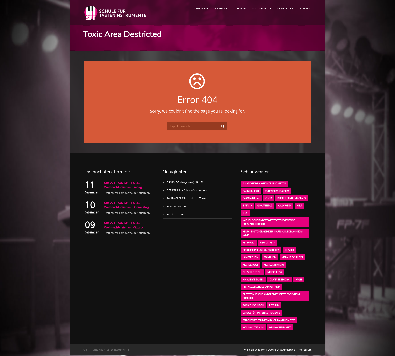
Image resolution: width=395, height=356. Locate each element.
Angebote (220, 8)
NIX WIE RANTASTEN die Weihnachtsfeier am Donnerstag (126, 205)
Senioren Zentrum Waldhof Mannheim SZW (269, 320)
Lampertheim (250, 257)
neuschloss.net (252, 272)
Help (299, 205)
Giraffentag (264, 205)
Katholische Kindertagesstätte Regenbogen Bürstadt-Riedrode (269, 222)
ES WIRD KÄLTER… (178, 206)
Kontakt (304, 8)
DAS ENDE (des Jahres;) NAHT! (185, 182)
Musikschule (250, 264)
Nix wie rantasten (253, 279)
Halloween (284, 205)
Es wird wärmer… (177, 214)
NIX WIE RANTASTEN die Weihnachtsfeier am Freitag (123, 185)
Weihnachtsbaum (253, 327)
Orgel (298, 279)
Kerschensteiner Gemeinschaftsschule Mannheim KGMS (273, 233)
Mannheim (270, 257)
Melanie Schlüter (292, 257)
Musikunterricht (274, 264)
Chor (268, 198)
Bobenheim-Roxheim (277, 190)
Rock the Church (253, 305)
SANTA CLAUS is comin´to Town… (187, 198)
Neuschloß (274, 272)
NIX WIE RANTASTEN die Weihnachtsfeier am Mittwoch (124, 225)
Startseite (201, 8)
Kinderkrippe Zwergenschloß (261, 249)
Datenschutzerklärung (281, 349)
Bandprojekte (251, 190)
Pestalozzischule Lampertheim (261, 286)
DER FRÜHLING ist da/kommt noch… (189, 190)
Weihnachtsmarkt (280, 327)
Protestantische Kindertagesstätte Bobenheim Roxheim (271, 296)
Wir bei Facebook (254, 349)
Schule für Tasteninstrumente (261, 312)
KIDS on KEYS (267, 242)
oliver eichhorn (279, 279)
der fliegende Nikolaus (291, 198)
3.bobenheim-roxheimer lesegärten (264, 183)
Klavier (289, 249)
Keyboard (248, 242)
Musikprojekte (261, 8)
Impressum (305, 349)
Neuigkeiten (285, 8)
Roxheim (274, 305)
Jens (245, 212)
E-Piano (247, 205)
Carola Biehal (251, 198)
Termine (240, 8)
